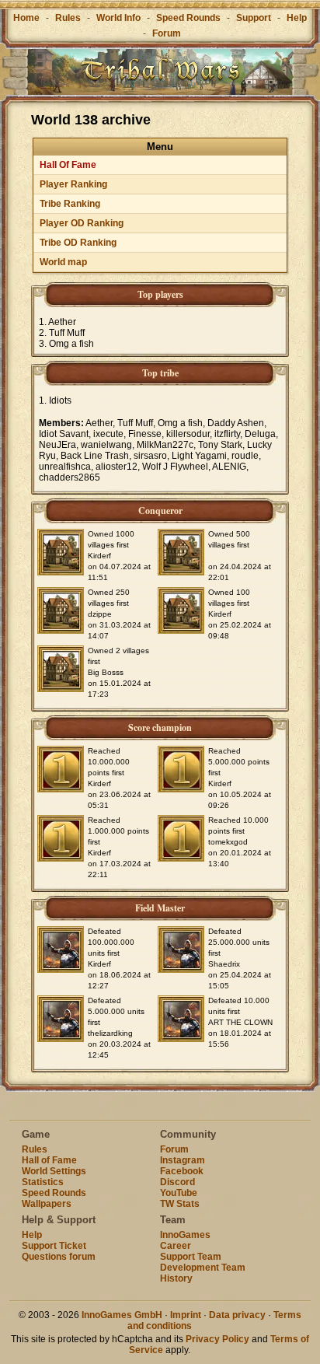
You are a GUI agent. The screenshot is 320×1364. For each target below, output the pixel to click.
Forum (166, 33)
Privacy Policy (217, 1339)
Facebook (181, 1171)
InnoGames (185, 1234)
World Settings (54, 1171)
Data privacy (237, 1315)
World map (63, 262)
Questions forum (59, 1256)
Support (253, 17)
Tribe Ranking (70, 203)
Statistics (43, 1182)
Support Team (190, 1256)
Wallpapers (46, 1203)
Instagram (182, 1160)
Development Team (202, 1267)
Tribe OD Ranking (78, 242)
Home (26, 17)
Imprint (185, 1315)
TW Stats (180, 1203)
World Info (118, 17)
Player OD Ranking (81, 223)
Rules (68, 17)
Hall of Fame (49, 1160)
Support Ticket (54, 1245)
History (176, 1278)
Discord (177, 1182)
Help (297, 17)
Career (175, 1245)
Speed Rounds (188, 17)
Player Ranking (73, 184)
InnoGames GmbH (122, 1315)
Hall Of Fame (68, 164)
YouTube (178, 1192)
